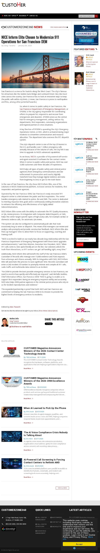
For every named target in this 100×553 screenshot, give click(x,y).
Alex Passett (15, 307)
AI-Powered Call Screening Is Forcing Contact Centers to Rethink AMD (44, 461)
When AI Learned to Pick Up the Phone (45, 408)
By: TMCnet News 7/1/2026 (34, 357)
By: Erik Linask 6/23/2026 (34, 412)
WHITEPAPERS (57, 517)
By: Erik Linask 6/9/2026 (33, 466)
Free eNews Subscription (58, 27)
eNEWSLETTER (57, 526)
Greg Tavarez (9, 45)
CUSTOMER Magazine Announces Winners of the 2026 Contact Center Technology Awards (44, 351)
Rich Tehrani (90, 72)
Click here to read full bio (21, 327)
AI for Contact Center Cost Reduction (91, 182)
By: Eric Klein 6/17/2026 (33, 439)
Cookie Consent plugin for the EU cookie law (79, 548)
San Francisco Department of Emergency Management (42, 109)
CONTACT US (34, 16)
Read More (27, 368)
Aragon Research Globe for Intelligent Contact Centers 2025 (92, 195)
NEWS (6, 16)
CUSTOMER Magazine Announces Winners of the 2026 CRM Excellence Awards (44, 381)
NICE (33, 156)
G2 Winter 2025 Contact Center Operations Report (91, 145)
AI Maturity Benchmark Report (90, 169)
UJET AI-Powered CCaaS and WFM (91, 157)
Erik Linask (90, 55)
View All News (62, 488)
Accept (79, 544)
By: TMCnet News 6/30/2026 (35, 387)
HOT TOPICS (12, 16)
